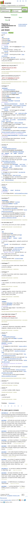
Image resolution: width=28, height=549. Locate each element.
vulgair (12, 190)
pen (3, 231)
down (7, 96)
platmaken (17, 165)
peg (10, 236)
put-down (3, 431)
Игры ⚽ (7, 20)
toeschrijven (5, 200)
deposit (18, 97)
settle (15, 153)
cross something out (19, 247)
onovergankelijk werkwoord (9, 148)
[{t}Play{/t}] (4, 34)
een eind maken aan (17, 226)
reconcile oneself (23, 135)
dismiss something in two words (8, 376)
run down (10, 343)
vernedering (15, 330)
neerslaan (4, 147)
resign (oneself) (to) (12, 135)
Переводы (7, 17)
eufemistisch (7, 107)
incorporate (17, 100)
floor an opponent (9, 180)
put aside (13, 92)
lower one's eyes (17, 175)
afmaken (4, 335)
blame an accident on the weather (9, 208)
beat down (23, 165)
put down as (4, 412)
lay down (20, 92)
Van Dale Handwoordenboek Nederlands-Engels (11, 62)
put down (5, 190)
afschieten (15, 385)
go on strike (13, 119)
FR (26, 1)
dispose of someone (21, 369)
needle (20, 238)
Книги (20, 17)
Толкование (4, 32)
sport (2, 180)
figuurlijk (6, 46)
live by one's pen (16, 250)
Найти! (24, 9)
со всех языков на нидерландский (22, 25)
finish (15, 338)
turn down (15, 164)
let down (3, 165)
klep (2, 153)
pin (10, 238)
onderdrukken (16, 296)
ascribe (16, 203)
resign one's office (22, 113)
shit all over (17, 190)
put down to (4, 468)
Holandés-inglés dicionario (6, 226)
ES (23, 1)
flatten (10, 167)
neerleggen (5, 88)
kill (7, 339)
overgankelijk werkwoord (9, 89)
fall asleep (9, 303)
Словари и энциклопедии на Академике (12, 5)
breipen (15, 238)
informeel (5, 188)
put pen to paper (19, 258)
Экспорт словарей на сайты (5, 500)
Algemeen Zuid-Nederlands (10, 103)
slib (11, 153)
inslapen (4, 301)
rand (21, 164)
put (3, 37)
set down (10, 100)
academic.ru (5, 2)
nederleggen (16, 269)
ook (16, 113)
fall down (15, 151)
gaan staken (6, 119)
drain (9, 40)
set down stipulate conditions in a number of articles (13, 132)
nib (21, 234)
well (8, 38)
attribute (10, 203)
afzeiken (4, 187)
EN (17, 1)
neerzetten (15, 286)
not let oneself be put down (21, 193)
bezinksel (20, 153)
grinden (15, 399)
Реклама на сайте (16, 495)
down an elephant (19, 122)
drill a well (13, 57)
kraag (23, 164)
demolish (3, 343)
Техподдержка (9, 495)
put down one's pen (17, 249)
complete (20, 338)
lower (7, 165)
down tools (8, 121)
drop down (21, 151)
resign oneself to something (19, 105)
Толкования (14, 14)
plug (14, 236)
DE (20, 1)
